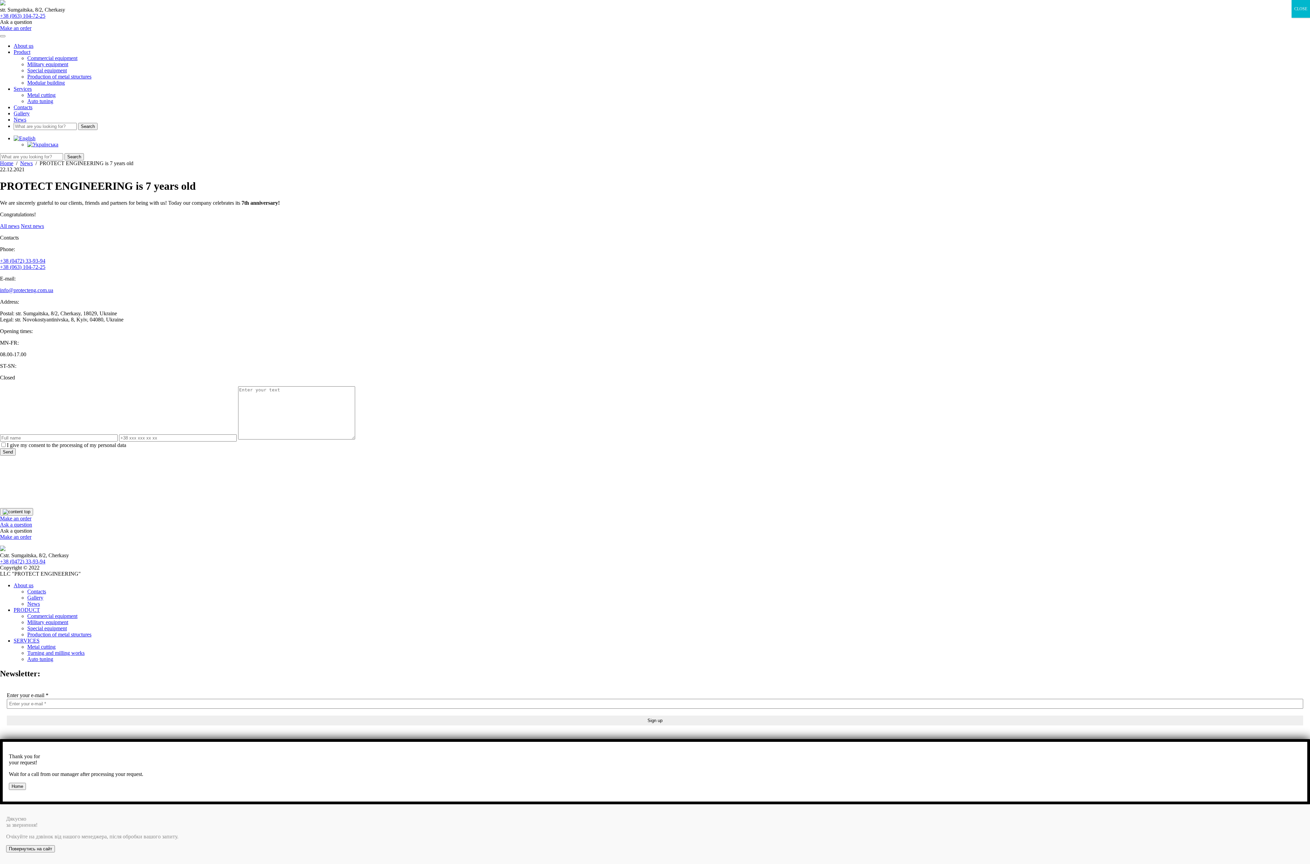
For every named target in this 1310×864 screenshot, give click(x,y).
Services (23, 89)
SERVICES (27, 641)
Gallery (22, 113)
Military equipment (47, 64)
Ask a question (16, 525)
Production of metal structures (59, 77)
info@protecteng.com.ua (26, 290)
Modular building (46, 83)
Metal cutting (41, 95)
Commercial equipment (52, 58)
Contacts (23, 107)
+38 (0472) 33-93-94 (22, 261)
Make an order (15, 28)
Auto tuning (40, 101)
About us (23, 46)
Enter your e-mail (27, 695)
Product (22, 52)
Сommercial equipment (52, 616)
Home (17, 786)
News (20, 120)
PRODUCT (27, 610)
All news (9, 226)
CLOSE (1300, 8)
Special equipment (47, 70)
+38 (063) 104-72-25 (22, 16)
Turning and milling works (56, 653)
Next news (32, 226)
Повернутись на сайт (30, 848)
